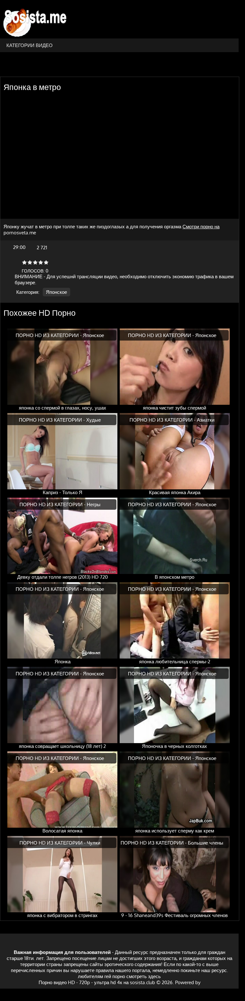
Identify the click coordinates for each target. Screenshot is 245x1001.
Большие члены (205, 843)
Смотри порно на (200, 227)
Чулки (93, 843)
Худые (93, 420)
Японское (56, 292)
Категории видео (29, 45)
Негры (93, 504)
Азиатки (205, 420)
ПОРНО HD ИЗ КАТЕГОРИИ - (49, 335)
